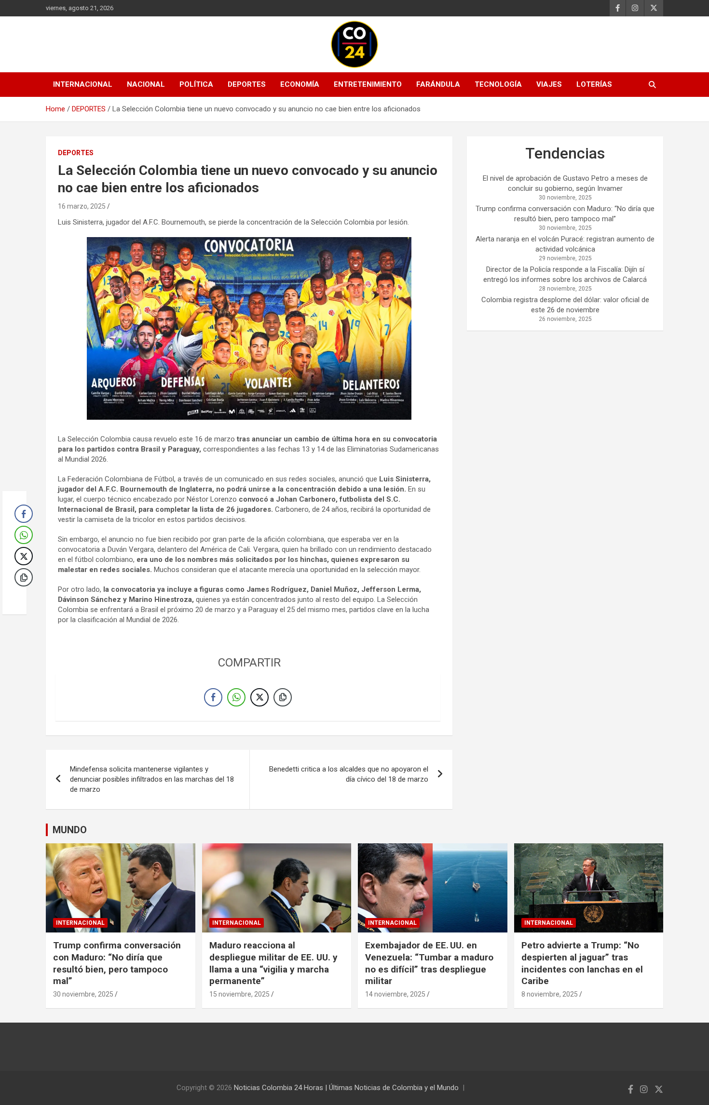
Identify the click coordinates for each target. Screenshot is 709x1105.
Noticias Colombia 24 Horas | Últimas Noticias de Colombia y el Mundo (346, 1087)
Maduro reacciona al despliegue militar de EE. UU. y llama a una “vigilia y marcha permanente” (273, 963)
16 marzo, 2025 (82, 206)
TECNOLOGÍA (498, 84)
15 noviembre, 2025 (239, 994)
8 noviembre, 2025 (549, 994)
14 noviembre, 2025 (395, 994)
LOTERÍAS (594, 84)
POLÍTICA (196, 84)
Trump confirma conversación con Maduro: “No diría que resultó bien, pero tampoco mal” (117, 963)
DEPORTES (247, 84)
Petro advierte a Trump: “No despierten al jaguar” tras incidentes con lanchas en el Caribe (582, 963)
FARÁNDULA (438, 84)
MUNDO (70, 830)
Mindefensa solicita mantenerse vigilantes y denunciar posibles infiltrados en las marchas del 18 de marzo (152, 779)
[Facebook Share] (213, 697)
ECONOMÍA (299, 84)
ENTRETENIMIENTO (368, 84)
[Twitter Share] (259, 697)
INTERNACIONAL (82, 84)
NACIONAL (146, 84)
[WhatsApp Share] (236, 697)
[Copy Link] (282, 697)
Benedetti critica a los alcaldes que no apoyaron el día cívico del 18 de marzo (348, 774)
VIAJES (549, 84)
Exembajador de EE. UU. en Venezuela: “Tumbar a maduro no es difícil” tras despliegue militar (429, 963)
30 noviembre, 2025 (83, 994)
